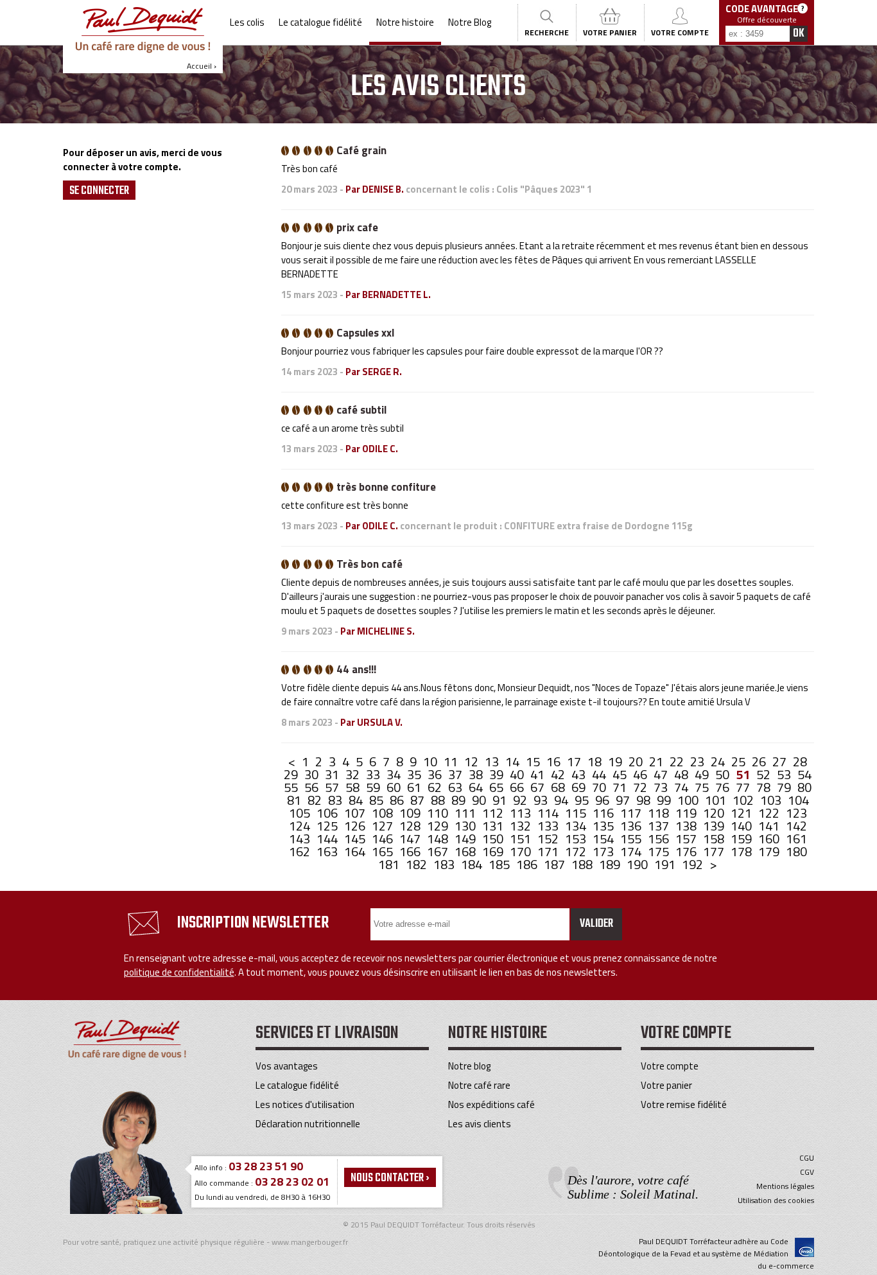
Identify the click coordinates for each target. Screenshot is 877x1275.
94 (562, 800)
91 (500, 800)
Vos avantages (287, 1066)
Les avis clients (479, 1123)
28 (800, 761)
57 (333, 787)
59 (374, 787)
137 (660, 826)
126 (356, 826)
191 (666, 864)
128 (411, 826)
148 (439, 839)
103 (772, 800)
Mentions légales (785, 1186)
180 (796, 851)
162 (301, 851)
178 (742, 851)
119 (687, 813)
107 (356, 813)
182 (418, 864)
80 (804, 787)
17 (575, 761)
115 (577, 813)
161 (796, 839)
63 (456, 787)
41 (538, 774)
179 (770, 851)
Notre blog (469, 1066)
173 (604, 851)
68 (559, 787)
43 (579, 774)
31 (333, 774)
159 (742, 839)
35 (415, 774)
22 (678, 761)
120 (715, 813)
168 (466, 851)
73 (662, 787)
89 (459, 800)
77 (744, 787)
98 (644, 800)
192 (694, 864)
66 (518, 787)
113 (522, 813)
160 (770, 839)
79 (785, 787)
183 (445, 864)
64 (477, 787)
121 (742, 813)
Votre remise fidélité (684, 1104)
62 (436, 787)
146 (383, 839)
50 (723, 774)
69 (579, 787)
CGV (807, 1172)
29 (292, 774)
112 (494, 813)
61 (415, 787)
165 (383, 851)
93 (542, 800)
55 (292, 787)
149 (466, 839)
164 (356, 851)
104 (798, 800)
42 (559, 774)
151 (522, 839)
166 (411, 851)
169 (494, 851)
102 (744, 800)
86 (398, 800)
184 (473, 864)
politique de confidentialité (179, 972)
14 (513, 761)
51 (744, 774)
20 (637, 761)
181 (390, 864)
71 (620, 787)
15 (534, 761)
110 (439, 813)
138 (687, 826)
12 (472, 761)
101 (717, 800)
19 (616, 761)
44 (600, 774)
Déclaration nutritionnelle (308, 1123)
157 (687, 839)
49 (703, 774)
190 (638, 864)
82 (316, 800)
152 (549, 839)
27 (780, 761)
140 (742, 826)
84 (357, 800)
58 (353, 787)
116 (604, 813)
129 (439, 826)
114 (549, 813)
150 (494, 839)
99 (665, 800)
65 (497, 787)
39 (497, 774)
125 (328, 826)
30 (312, 774)
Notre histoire (405, 22)
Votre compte (670, 1066)
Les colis (247, 22)
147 (411, 839)
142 (796, 826)
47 (662, 774)
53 (785, 774)
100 (689, 800)
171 (549, 851)
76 (723, 787)
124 (301, 826)
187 (556, 864)
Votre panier (666, 1085)
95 (583, 800)
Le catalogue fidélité (320, 22)
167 (439, 851)
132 (522, 826)
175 (660, 851)
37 (456, 774)
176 (687, 851)
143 (301, 839)
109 (411, 813)
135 (604, 826)
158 (715, 839)
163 (328, 851)
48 (682, 774)
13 (493, 761)
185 (500, 864)
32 (353, 774)
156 (660, 839)
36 (436, 774)
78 (764, 787)
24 (719, 761)
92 (521, 800)
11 (452, 761)
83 (336, 800)
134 (577, 826)
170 (522, 851)
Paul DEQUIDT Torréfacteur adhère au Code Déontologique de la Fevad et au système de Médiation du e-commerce (706, 1253)
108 (383, 813)
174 (632, 851)
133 (549, 826)
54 (804, 774)
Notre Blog (469, 22)
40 (518, 774)
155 (632, 839)
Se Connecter (99, 191)
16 (554, 761)
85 (377, 800)
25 (739, 761)
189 (611, 864)
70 (600, 787)
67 (538, 787)
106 (328, 813)
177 (715, 851)
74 (682, 787)
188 (583, 864)
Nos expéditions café (491, 1104)
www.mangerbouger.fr (310, 1242)
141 (770, 826)
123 (796, 813)
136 (632, 826)
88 (439, 800)
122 (770, 813)
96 (603, 800)
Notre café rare (479, 1085)
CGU (806, 1158)
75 (703, 787)
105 (301, 813)
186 (528, 864)
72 (641, 787)
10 (431, 761)
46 (641, 774)
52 (764, 774)
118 (660, 813)
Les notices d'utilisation (305, 1104)
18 (595, 761)
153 (577, 839)
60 (394, 787)
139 (715, 826)
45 (620, 774)
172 (577, 851)
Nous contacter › (390, 1178)
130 (466, 826)
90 (480, 800)
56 (312, 787)
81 (295, 800)
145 (356, 839)
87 (418, 800)
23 (698, 761)
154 (604, 839)
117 (632, 813)
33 (374, 774)
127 (383, 826)
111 (466, 813)
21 (657, 761)
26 (760, 761)
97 (624, 800)
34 (394, 774)
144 (328, 839)
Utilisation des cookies (776, 1200)
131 (494, 826)
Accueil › (201, 66)
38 (477, 774)
